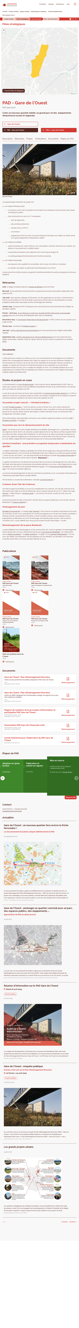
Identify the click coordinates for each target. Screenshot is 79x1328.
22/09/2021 (6, 771)
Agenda (51, 4)
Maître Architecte (31, 534)
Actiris (22, 420)
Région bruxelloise (14, 534)
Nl (73, 19)
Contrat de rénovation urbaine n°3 (56, 393)
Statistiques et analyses (39, 11)
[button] (3, 30)
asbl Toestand (34, 511)
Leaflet (74, 93)
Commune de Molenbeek (51, 532)
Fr (70, 19)
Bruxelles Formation (9, 420)
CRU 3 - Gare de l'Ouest (55, 130)
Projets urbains (14, 11)
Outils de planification (55, 11)
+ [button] (4, 33)
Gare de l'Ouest (36, 19)
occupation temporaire (66, 455)
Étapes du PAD (67, 139)
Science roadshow (19, 502)
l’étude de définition (36, 287)
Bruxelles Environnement (11, 511)
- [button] (4, 36)
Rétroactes (19, 139)
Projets (29, 139)
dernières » (73, 1222)
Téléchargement (9, 590)
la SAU (42, 467)
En (76, 19)
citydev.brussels (28, 384)
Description (7, 139)
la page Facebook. (46, 480)
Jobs (68, 4)
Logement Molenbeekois (58, 534)
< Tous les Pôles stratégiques (13, 90)
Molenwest (42, 458)
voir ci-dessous (7, 354)
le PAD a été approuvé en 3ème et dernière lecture (34, 337)
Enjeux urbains (24, 11)
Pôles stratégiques (23, 19)
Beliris (4, 429)
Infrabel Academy (29, 326)
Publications (60, 4)
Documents (53, 139)
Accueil (4, 11)
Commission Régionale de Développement (33, 320)
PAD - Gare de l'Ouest (51, 19)
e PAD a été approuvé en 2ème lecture (24, 330)
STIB (70, 418)
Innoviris (5, 493)
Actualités (42, 4)
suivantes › (65, 1222)
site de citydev (67, 772)
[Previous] (2, 778)
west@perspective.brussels (12, 811)
